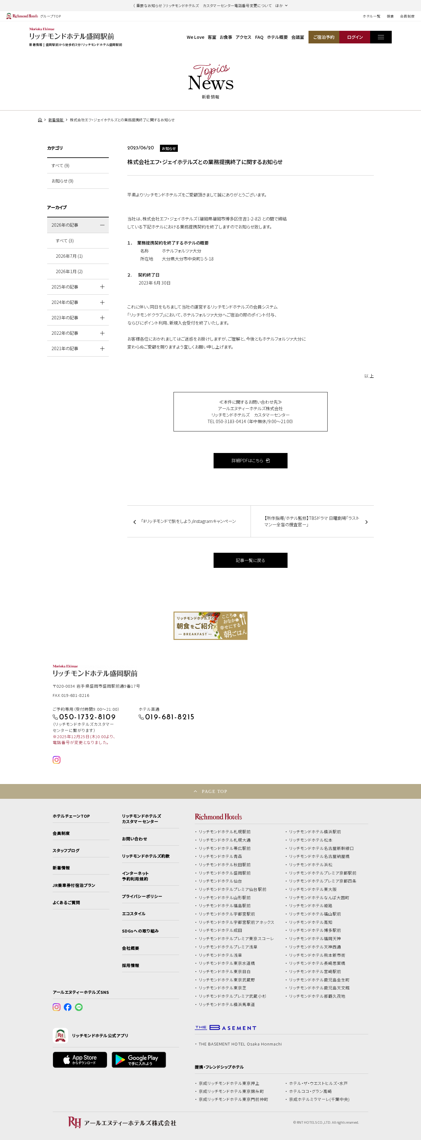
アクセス (243, 37)
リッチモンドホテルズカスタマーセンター (141, 818)
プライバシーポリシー (142, 896)
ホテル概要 (277, 37)
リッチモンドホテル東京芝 (223, 988)
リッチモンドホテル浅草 (221, 955)
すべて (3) (65, 240)
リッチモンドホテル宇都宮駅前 (227, 914)
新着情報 (61, 868)
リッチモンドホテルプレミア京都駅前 (323, 873)
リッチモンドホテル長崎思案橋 (317, 963)
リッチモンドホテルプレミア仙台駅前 (233, 889)
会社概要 (130, 948)
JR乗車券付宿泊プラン (74, 885)
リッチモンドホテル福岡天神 (315, 938)
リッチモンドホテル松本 (311, 840)
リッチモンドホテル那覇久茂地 (317, 996)
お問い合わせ (134, 839)
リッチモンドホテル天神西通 (315, 947)
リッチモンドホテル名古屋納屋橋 (319, 856)
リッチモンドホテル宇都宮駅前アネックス (237, 922)
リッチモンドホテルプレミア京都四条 (323, 881)
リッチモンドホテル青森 (221, 856)
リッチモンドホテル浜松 (311, 864)
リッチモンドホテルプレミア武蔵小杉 (233, 996)
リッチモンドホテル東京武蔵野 (227, 980)
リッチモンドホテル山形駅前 (225, 897)
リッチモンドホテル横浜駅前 (315, 832)
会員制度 (407, 16)
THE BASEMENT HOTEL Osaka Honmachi (240, 1044)
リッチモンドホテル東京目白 (225, 971)
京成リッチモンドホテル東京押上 (229, 1083)
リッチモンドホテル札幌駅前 (225, 832)
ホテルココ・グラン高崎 (310, 1091)
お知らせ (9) (62, 181)
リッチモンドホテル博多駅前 (315, 930)
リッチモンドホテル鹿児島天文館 (319, 988)
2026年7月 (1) (69, 256)
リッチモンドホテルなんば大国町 (319, 897)
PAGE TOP (214, 791)
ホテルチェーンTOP (71, 816)
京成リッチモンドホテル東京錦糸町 (231, 1091)
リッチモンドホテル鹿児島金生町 (319, 980)
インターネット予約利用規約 (135, 876)
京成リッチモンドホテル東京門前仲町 (233, 1099)
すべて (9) (60, 165)
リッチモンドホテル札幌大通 (225, 840)
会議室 (297, 37)
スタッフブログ (66, 850)
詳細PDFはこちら (247, 460)
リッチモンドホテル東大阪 (313, 889)
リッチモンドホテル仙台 (221, 881)
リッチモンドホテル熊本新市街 (317, 955)
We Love (195, 37)
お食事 (226, 37)
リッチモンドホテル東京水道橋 (227, 963)
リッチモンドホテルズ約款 (146, 856)
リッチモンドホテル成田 (221, 930)
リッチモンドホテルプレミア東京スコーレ (236, 938)
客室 (212, 37)
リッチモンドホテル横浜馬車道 (227, 1004)
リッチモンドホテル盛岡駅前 (225, 873)
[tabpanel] (210, 626)
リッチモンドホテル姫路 (311, 905)
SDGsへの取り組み (140, 931)
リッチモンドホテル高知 (311, 922)
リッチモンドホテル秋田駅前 (225, 864)
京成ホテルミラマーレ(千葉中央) (319, 1099)
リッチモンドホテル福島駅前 (225, 905)
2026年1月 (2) (69, 271)
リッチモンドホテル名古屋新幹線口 (321, 848)
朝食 (390, 16)
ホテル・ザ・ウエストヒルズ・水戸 (318, 1083)
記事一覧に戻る (250, 560)
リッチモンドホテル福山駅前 (315, 914)
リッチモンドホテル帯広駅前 (225, 848)
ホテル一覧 (371, 16)
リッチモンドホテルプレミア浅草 (228, 947)
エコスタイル (133, 913)
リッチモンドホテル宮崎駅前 (315, 971)
